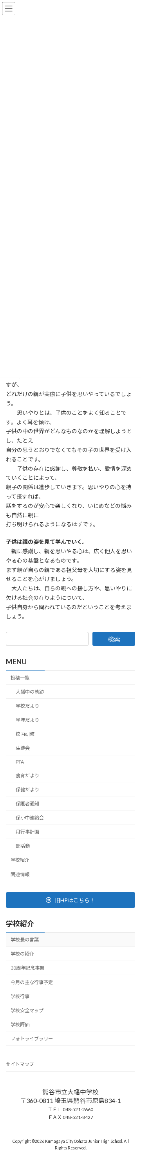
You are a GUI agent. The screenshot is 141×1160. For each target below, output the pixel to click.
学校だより (27, 706)
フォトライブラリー (32, 1039)
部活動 (23, 846)
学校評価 (20, 1024)
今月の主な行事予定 (32, 982)
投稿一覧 (20, 678)
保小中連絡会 (30, 818)
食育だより (27, 775)
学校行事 (20, 996)
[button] (70, 900)
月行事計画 (27, 832)
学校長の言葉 (25, 940)
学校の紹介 (22, 954)
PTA (20, 762)
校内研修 (25, 734)
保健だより (27, 789)
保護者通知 (27, 804)
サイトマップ (20, 1064)
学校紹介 (20, 860)
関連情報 (20, 874)
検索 (114, 639)
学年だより (27, 720)
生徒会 (23, 748)
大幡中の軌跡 (30, 692)
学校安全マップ (27, 1010)
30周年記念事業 (27, 968)
